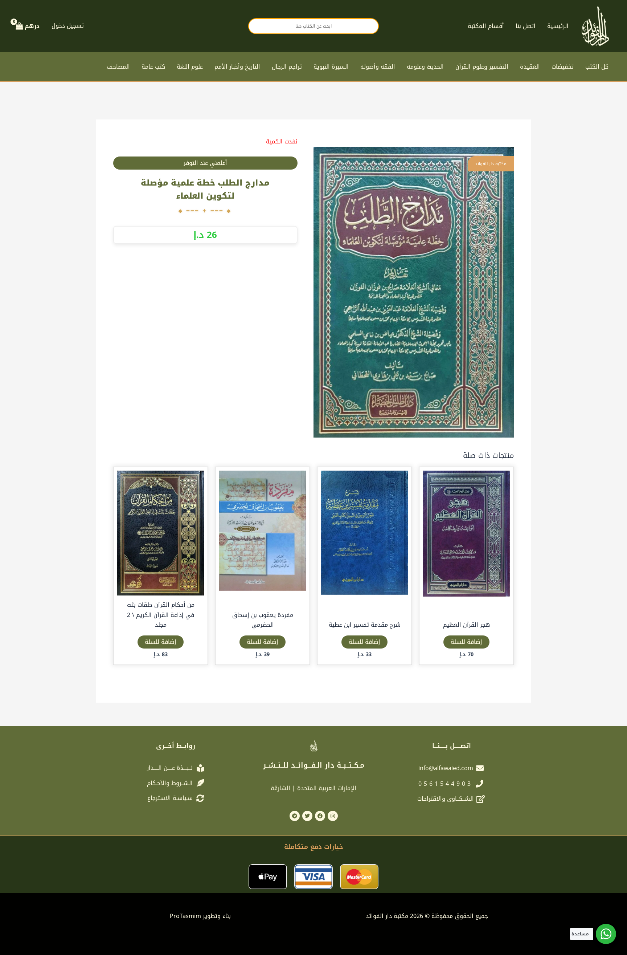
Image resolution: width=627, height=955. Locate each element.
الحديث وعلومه (425, 66)
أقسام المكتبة (486, 26)
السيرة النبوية (331, 66)
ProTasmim (200, 916)
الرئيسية (558, 26)
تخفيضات (563, 66)
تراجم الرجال (287, 66)
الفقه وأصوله (377, 66)
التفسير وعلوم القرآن (481, 66)
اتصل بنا (526, 26)
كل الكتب (596, 66)
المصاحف (118, 66)
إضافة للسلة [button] (466, 641)
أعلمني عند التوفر (205, 162)
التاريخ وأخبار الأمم (237, 66)
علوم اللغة (190, 66)
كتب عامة (153, 66)
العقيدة (530, 66)
